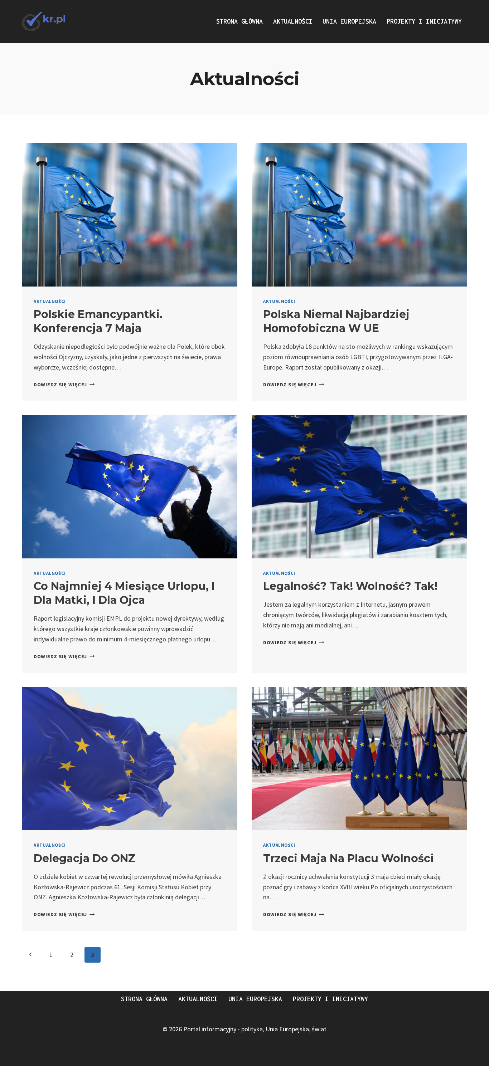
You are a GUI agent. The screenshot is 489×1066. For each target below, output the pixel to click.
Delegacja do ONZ (84, 858)
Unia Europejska (349, 21)
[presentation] (129, 215)
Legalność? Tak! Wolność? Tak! (350, 586)
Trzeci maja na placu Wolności (348, 858)
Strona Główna (239, 21)
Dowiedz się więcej (64, 384)
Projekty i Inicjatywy (424, 21)
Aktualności (293, 21)
